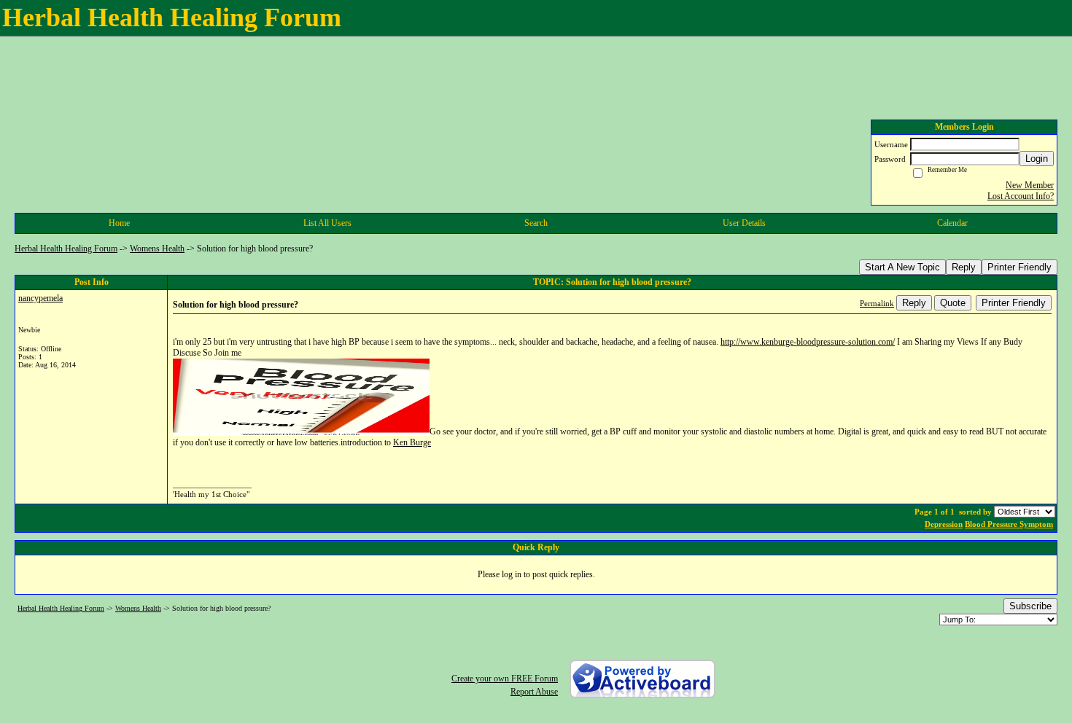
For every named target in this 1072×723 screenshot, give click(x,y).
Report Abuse (534, 692)
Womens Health (157, 248)
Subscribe (1030, 606)
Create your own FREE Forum (504, 678)
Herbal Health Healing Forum (66, 248)
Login (1036, 158)
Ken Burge (412, 442)
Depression (944, 524)
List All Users (327, 223)
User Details (744, 223)
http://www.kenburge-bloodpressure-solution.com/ (808, 342)
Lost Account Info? (1020, 196)
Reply (964, 267)
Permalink (877, 303)
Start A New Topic (902, 267)
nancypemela (40, 298)
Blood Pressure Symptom (1009, 524)
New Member (1030, 185)
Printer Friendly (1019, 267)
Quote (953, 302)
